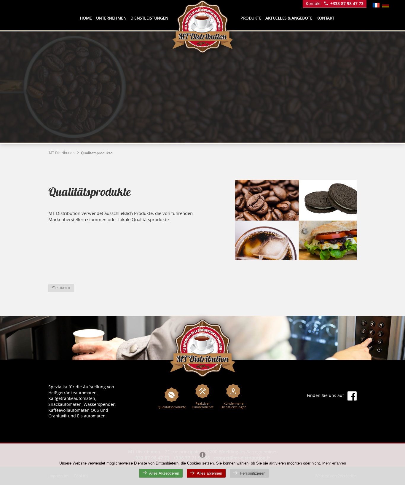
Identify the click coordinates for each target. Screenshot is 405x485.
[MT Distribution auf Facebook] (352, 396)
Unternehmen (111, 18)
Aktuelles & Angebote (288, 18)
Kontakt (325, 18)
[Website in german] (385, 5)
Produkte (250, 18)
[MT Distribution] (202, 348)
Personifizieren (252, 473)
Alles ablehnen (209, 473)
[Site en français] (376, 5)
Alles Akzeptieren (164, 473)
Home (86, 18)
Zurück (62, 287)
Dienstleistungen (149, 18)
